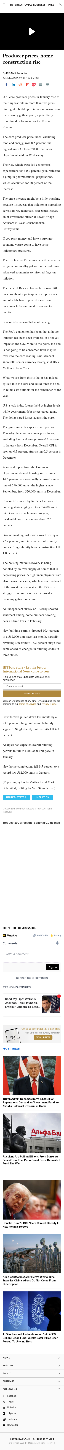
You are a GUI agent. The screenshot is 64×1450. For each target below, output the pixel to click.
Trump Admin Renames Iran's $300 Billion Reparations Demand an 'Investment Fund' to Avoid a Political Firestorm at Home (31, 1102)
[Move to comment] (47, 84)
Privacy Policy (48, 704)
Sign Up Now (43, 1037)
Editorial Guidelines (47, 822)
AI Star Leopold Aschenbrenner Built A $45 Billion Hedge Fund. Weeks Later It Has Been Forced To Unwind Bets (30, 1338)
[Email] (40, 84)
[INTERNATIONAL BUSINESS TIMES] (32, 5)
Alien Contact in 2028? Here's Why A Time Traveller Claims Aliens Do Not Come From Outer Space (29, 1280)
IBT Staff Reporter (16, 73)
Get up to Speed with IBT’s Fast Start (41, 1029)
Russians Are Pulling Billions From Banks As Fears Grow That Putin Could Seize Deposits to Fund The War (32, 1160)
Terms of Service (27, 704)
